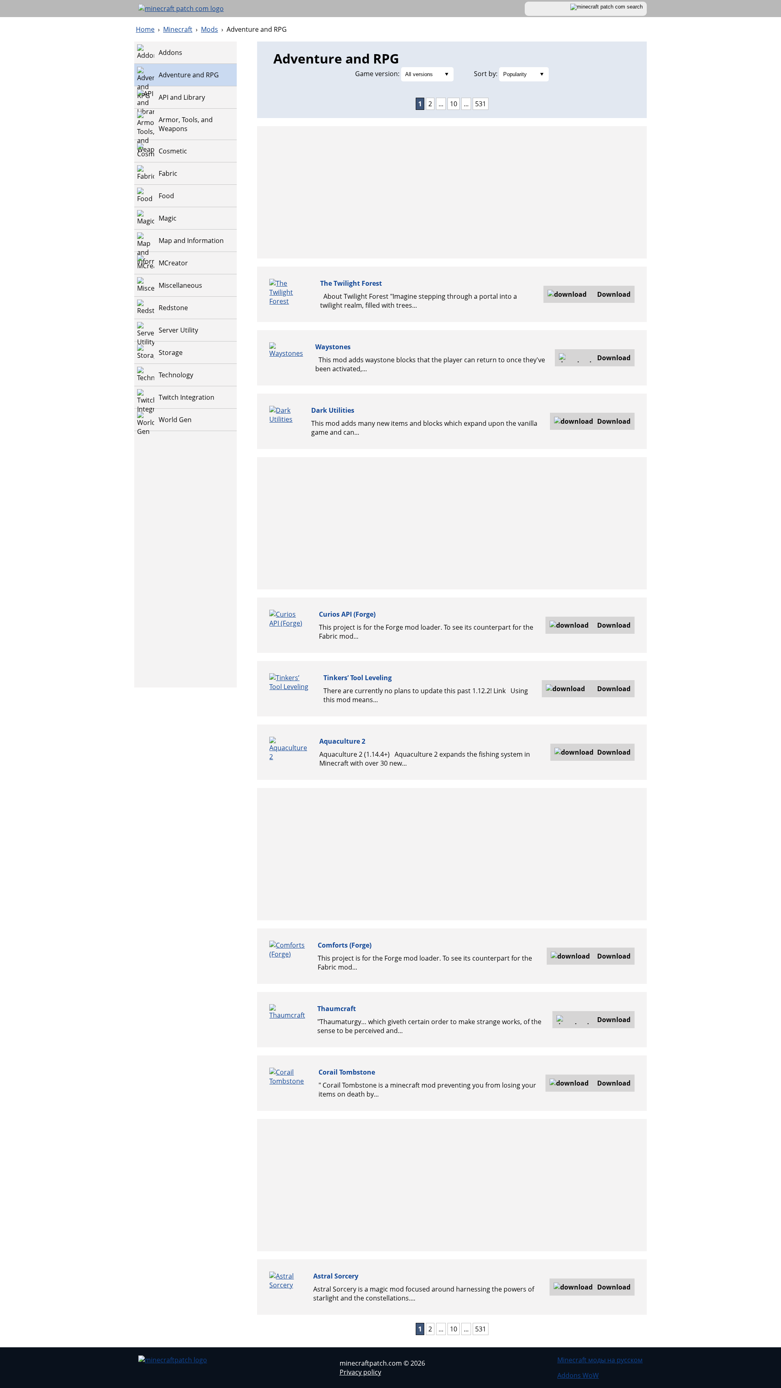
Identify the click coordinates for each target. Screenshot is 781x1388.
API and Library (182, 97)
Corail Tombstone (347, 1072)
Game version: (377, 73)
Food (166, 195)
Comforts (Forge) (344, 945)
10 (453, 103)
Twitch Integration (186, 397)
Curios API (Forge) (347, 614)
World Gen (175, 419)
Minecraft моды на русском (600, 1359)
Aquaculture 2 (342, 741)
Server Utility (178, 330)
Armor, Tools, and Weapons (186, 124)
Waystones (333, 346)
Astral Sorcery (335, 1276)
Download (613, 294)
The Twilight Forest (351, 283)
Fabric (168, 173)
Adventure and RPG (189, 74)
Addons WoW (578, 1375)
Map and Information (191, 240)
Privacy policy (360, 1372)
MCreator (173, 262)
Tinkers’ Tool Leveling (357, 677)
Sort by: (485, 73)
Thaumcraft (336, 1008)
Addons (170, 52)
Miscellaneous (180, 285)
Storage (171, 352)
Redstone (173, 307)
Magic (168, 218)
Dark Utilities (332, 410)
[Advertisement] (185, 565)
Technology (176, 374)
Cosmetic (173, 151)
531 (480, 103)
